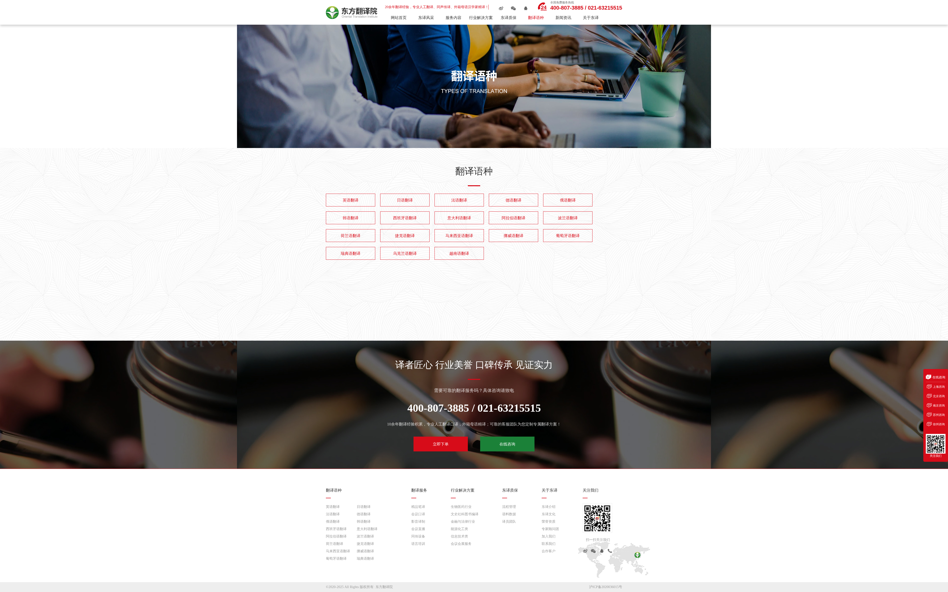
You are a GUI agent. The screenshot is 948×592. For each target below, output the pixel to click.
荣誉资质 (548, 521)
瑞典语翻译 (350, 253)
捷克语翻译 (405, 236)
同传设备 (418, 536)
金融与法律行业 (463, 521)
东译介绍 (548, 507)
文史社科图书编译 (464, 514)
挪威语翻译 (513, 236)
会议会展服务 (461, 544)
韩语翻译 (350, 218)
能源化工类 (459, 529)
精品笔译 (418, 507)
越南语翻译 (459, 253)
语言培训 (418, 544)
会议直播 (418, 529)
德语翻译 (513, 200)
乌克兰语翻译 (405, 253)
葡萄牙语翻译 (568, 236)
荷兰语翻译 (350, 236)
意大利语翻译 (459, 218)
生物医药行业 (461, 507)
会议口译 (418, 514)
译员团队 (509, 521)
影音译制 (418, 521)
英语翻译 (350, 200)
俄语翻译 (568, 200)
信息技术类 (459, 536)
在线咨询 (507, 444)
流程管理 (509, 507)
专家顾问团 (550, 529)
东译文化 (548, 514)
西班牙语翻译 (405, 218)
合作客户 (548, 551)
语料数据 (509, 514)
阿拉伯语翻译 (513, 218)
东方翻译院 (384, 587)
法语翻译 (459, 200)
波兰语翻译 (568, 218)
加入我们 (548, 536)
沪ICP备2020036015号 (605, 587)
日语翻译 (405, 200)
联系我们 (548, 544)
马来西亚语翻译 (459, 236)
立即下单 (441, 444)
